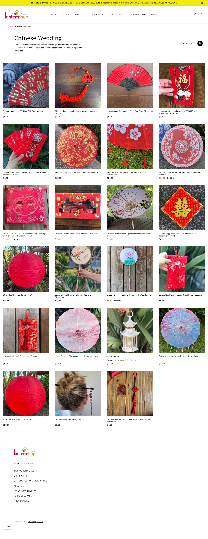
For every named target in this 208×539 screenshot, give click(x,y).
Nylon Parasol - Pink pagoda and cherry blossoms (76, 356)
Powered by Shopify (35, 522)
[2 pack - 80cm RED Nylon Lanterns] (26, 393)
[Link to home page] (24, 451)
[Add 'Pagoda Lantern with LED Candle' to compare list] (147, 320)
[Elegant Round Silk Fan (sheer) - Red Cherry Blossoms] (78, 269)
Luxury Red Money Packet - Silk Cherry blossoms (180, 295)
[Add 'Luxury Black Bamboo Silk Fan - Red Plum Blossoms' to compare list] (147, 75)
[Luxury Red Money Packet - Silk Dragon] (26, 330)
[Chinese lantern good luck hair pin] (78, 393)
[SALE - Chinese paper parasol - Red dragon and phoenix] (182, 146)
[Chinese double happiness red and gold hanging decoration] (78, 85)
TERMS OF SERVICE (23, 496)
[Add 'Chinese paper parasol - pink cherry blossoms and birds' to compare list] (147, 197)
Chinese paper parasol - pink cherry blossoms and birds (128, 235)
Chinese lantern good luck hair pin (69, 419)
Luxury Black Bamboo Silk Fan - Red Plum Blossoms (130, 111)
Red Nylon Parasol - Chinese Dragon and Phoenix (76, 172)
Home (10, 26)
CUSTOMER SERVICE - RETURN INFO (30, 481)
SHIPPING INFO (21, 476)
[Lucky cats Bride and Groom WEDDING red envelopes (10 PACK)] (182, 85)
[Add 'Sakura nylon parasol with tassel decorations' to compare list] (199, 320)
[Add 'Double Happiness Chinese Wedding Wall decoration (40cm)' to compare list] (199, 197)
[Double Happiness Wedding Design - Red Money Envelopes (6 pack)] (26, 146)
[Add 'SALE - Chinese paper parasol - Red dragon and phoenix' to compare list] (199, 136)
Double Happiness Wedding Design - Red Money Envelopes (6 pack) (24, 173)
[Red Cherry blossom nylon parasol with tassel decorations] (130, 146)
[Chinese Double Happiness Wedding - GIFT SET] (78, 207)
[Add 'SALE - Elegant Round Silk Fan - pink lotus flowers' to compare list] (147, 259)
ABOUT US (19, 486)
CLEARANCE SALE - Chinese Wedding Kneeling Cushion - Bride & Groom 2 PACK (24, 235)
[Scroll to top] (191, 528)
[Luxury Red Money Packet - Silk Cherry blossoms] (182, 269)
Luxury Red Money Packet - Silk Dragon (20, 356)
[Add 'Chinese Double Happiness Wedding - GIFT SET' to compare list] (95, 197)
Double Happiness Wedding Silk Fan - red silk (23, 111)
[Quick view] (147, 313)
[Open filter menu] (200, 43)
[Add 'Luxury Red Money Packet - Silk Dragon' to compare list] (43, 320)
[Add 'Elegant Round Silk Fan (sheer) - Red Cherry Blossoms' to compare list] (95, 259)
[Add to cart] (43, 68)
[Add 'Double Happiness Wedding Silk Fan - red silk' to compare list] (43, 75)
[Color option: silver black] (115, 356)
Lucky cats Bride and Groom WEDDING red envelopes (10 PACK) (178, 112)
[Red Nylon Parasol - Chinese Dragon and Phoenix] (78, 146)
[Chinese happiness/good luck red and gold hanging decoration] (130, 393)
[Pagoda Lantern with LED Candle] (130, 330)
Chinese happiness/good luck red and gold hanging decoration (129, 420)
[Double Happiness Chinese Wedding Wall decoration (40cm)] (182, 207)
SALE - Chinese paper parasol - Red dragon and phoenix (179, 173)
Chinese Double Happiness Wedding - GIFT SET (76, 234)
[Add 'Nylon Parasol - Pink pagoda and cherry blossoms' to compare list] (95, 320)
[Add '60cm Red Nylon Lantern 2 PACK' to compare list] (43, 259)
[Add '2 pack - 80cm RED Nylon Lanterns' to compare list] (43, 383)
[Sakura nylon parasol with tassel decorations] (182, 330)
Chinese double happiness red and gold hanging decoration (76, 112)
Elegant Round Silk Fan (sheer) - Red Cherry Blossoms (74, 296)
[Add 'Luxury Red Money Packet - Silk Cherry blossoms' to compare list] (199, 259)
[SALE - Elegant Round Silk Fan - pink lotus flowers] (130, 269)
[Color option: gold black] (111, 356)
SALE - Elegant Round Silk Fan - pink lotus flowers (129, 295)
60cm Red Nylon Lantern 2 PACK (17, 295)
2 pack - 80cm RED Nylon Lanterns (18, 419)
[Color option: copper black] (118, 356)
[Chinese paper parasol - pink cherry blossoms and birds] (130, 207)
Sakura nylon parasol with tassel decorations (178, 356)
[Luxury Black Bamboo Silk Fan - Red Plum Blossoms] (130, 85)
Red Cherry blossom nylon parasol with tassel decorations (127, 173)
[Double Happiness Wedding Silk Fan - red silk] (26, 85)
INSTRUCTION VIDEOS (24, 471)
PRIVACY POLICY (21, 501)
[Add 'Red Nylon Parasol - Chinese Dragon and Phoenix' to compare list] (95, 136)
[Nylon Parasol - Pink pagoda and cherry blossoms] (78, 330)
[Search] (195, 14)
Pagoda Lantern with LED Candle (121, 360)
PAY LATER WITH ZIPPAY (25, 491)
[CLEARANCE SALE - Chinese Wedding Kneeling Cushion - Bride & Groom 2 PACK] (26, 207)
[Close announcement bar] (202, 3)
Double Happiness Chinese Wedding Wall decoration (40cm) (177, 235)
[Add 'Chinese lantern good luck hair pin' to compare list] (95, 383)
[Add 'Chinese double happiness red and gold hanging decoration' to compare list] (95, 75)
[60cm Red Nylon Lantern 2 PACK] (26, 269)
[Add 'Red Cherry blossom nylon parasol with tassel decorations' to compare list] (147, 136)
